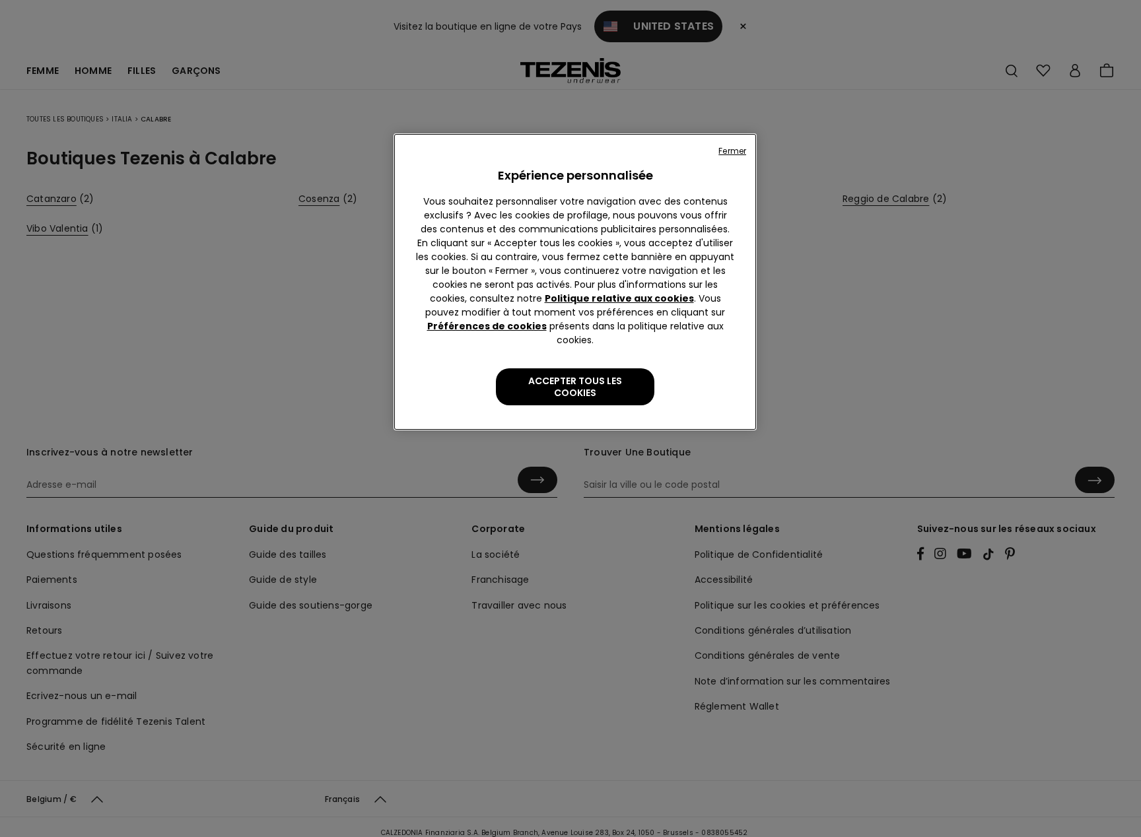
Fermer (732, 150)
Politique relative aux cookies (619, 298)
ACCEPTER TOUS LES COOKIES (575, 386)
